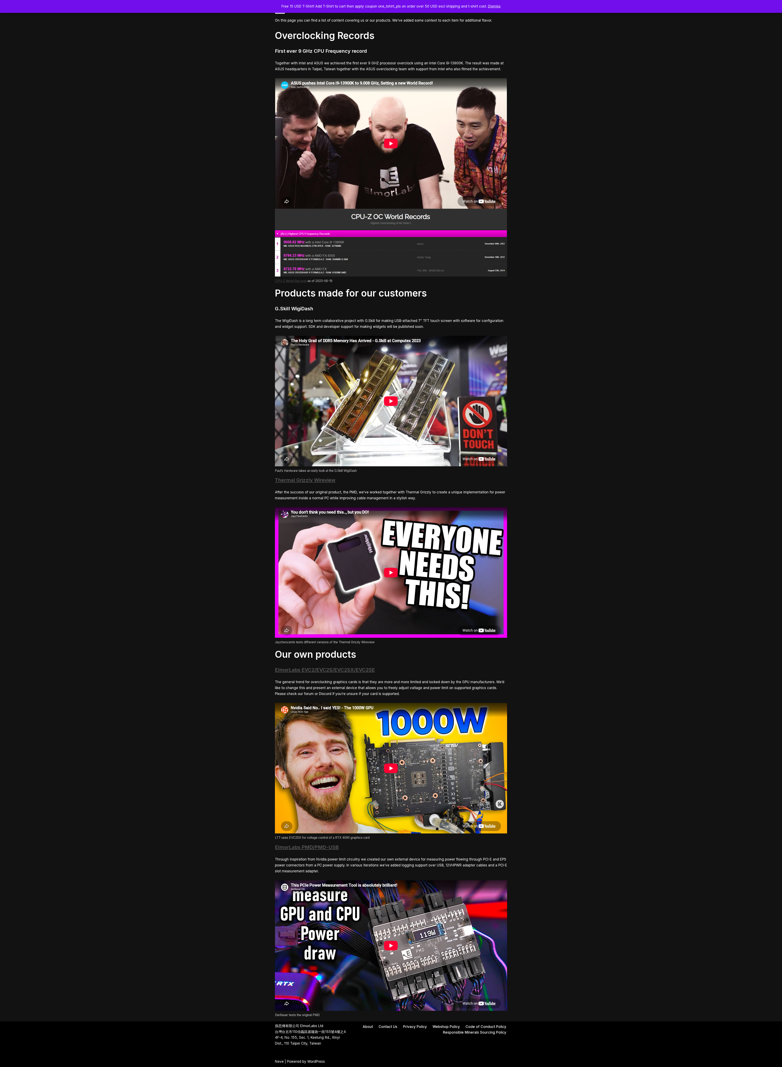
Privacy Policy (415, 1027)
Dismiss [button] (494, 6)
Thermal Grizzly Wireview (305, 480)
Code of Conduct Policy (486, 1027)
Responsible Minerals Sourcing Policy (474, 1032)
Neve (279, 1061)
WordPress (316, 1061)
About (368, 1027)
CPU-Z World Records (291, 281)
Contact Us (388, 1027)
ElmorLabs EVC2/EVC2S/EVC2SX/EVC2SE (325, 670)
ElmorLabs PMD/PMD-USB (307, 847)
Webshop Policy (446, 1027)
